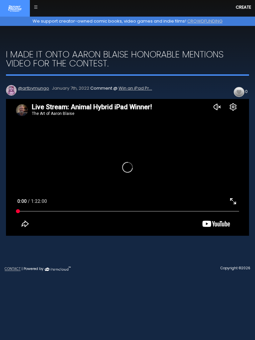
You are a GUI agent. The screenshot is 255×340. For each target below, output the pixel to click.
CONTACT (13, 269)
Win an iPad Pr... (135, 88)
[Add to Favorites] (239, 92)
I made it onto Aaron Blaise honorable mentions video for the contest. (114, 59)
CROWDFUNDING (204, 21)
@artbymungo (33, 88)
